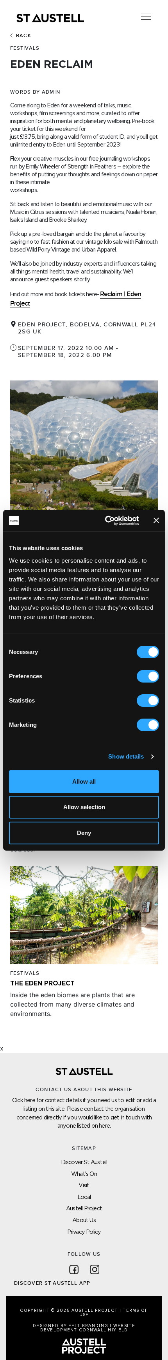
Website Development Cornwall (87, 1328)
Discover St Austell (84, 1162)
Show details (126, 756)
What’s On (84, 1174)
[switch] (148, 676)
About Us (84, 1220)
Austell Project (84, 1208)
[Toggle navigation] (146, 16)
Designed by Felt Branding (71, 1325)
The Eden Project (42, 983)
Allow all (84, 781)
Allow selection (84, 807)
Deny (84, 832)
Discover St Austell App (52, 1283)
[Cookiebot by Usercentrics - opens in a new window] (105, 521)
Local (84, 1197)
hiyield (118, 1330)
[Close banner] (156, 520)
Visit (84, 1185)
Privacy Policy (84, 1232)
